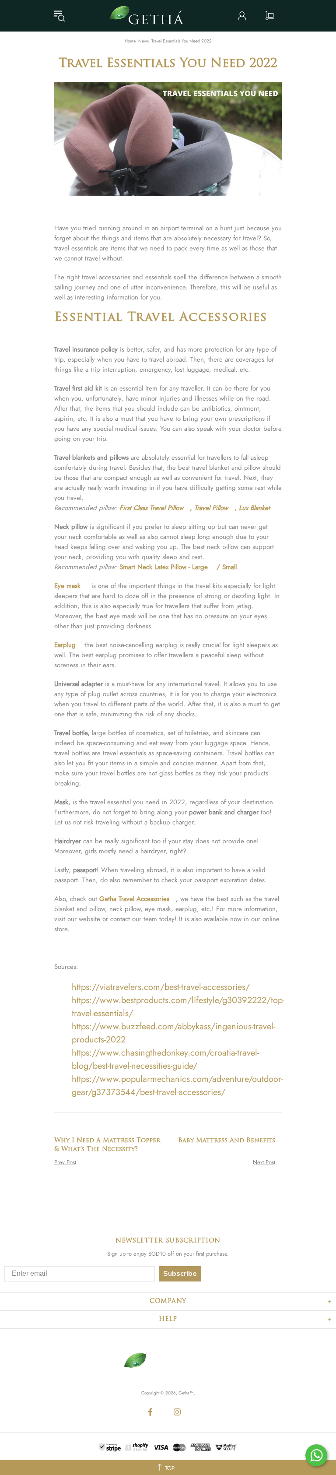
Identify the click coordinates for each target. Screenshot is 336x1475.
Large (200, 567)
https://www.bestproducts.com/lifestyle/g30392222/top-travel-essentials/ (178, 1007)
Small (229, 567)
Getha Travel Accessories (134, 899)
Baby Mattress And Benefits (226, 1140)
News (143, 41)
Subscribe (180, 1273)
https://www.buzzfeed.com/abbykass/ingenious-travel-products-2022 (173, 1033)
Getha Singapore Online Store (149, 16)
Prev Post (65, 1162)
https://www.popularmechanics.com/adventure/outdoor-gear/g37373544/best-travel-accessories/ (177, 1085)
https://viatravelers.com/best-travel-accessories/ (161, 987)
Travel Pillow (211, 508)
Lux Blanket (254, 508)
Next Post (264, 1162)
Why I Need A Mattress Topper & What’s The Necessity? (107, 1145)
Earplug (65, 645)
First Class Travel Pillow (151, 508)
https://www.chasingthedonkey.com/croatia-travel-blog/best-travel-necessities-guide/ (165, 1059)
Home (130, 41)
